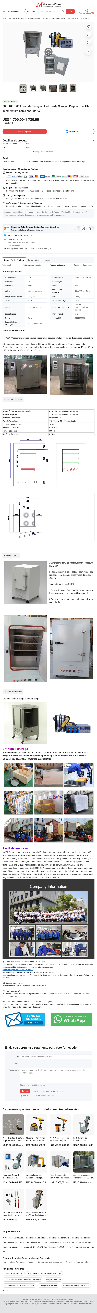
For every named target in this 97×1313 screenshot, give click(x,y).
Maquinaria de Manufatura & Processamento (24, 18)
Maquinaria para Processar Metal (53, 18)
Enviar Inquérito (25, 131)
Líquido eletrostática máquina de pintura (14, 1247)
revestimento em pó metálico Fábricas (19, 1285)
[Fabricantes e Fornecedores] (48, 4)
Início (4, 18)
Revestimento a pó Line (80, 1238)
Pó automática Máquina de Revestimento (42, 1242)
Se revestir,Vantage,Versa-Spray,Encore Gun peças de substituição (82, 1247)
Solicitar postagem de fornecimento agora (38, 1095)
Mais (5, 1290)
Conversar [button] (73, 131)
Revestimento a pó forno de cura (61, 1238)
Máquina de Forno (53, 1279)
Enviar (25, 1091)
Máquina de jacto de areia (81, 1242)
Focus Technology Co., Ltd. (44, 1299)
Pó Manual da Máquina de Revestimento (18, 1238)
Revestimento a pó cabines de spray (40, 1238)
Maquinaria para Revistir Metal (78, 18)
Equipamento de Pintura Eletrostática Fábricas (23, 1279)
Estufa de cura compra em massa (76, 1285)
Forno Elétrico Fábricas (14, 1273)
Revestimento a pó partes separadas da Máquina (67, 1242)
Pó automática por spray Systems (14, 1242)
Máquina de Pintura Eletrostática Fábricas (44, 1273)
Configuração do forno (48, 1285)
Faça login (8, 248)
